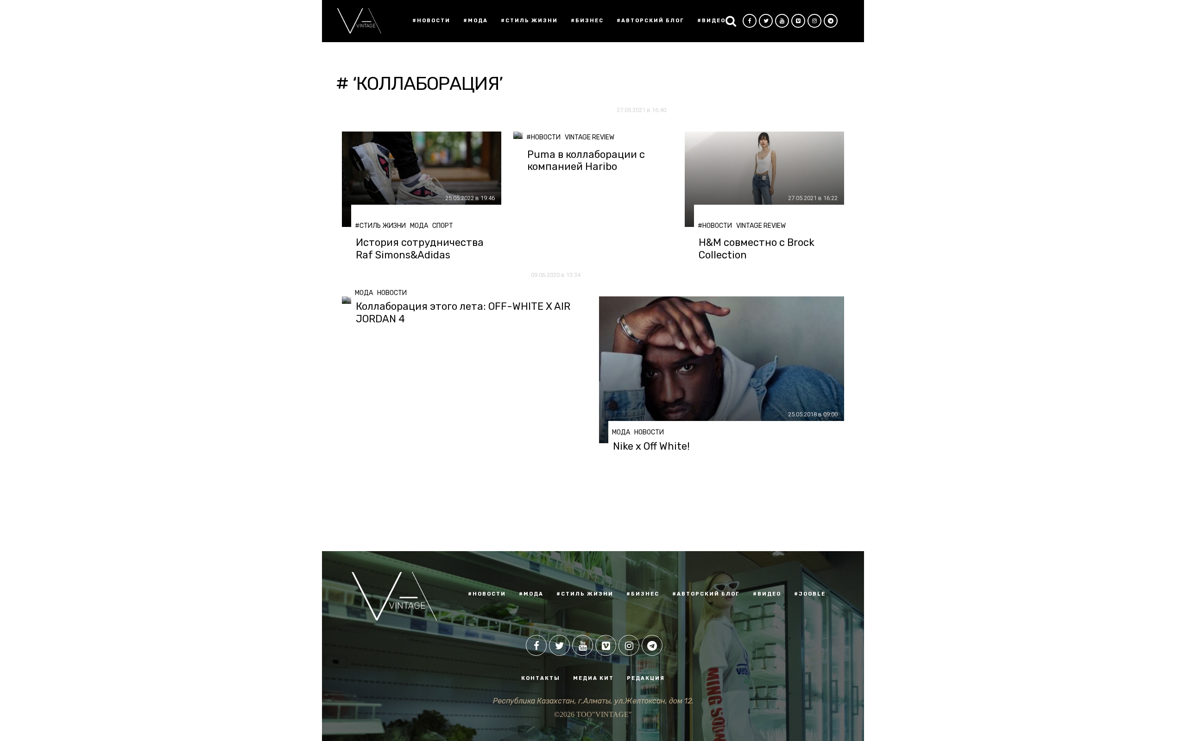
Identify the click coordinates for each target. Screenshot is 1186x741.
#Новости (431, 21)
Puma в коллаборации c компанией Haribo (586, 161)
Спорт (442, 226)
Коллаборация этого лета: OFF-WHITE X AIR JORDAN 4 (463, 313)
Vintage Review (589, 137)
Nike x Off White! (651, 446)
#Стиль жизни (529, 21)
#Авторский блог (650, 21)
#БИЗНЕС (642, 594)
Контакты (540, 678)
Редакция (646, 678)
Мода (419, 226)
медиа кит (593, 678)
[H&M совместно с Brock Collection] (764, 179)
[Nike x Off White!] (721, 370)
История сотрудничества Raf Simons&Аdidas (420, 249)
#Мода (475, 21)
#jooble (810, 594)
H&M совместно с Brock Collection (756, 249)
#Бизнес (587, 21)
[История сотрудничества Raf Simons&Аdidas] (421, 179)
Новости (392, 293)
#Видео (711, 21)
